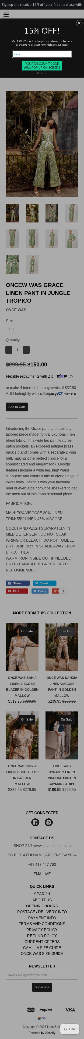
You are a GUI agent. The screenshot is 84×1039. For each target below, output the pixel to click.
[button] (79, 23)
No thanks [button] (42, 73)
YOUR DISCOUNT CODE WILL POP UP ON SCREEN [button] (42, 65)
